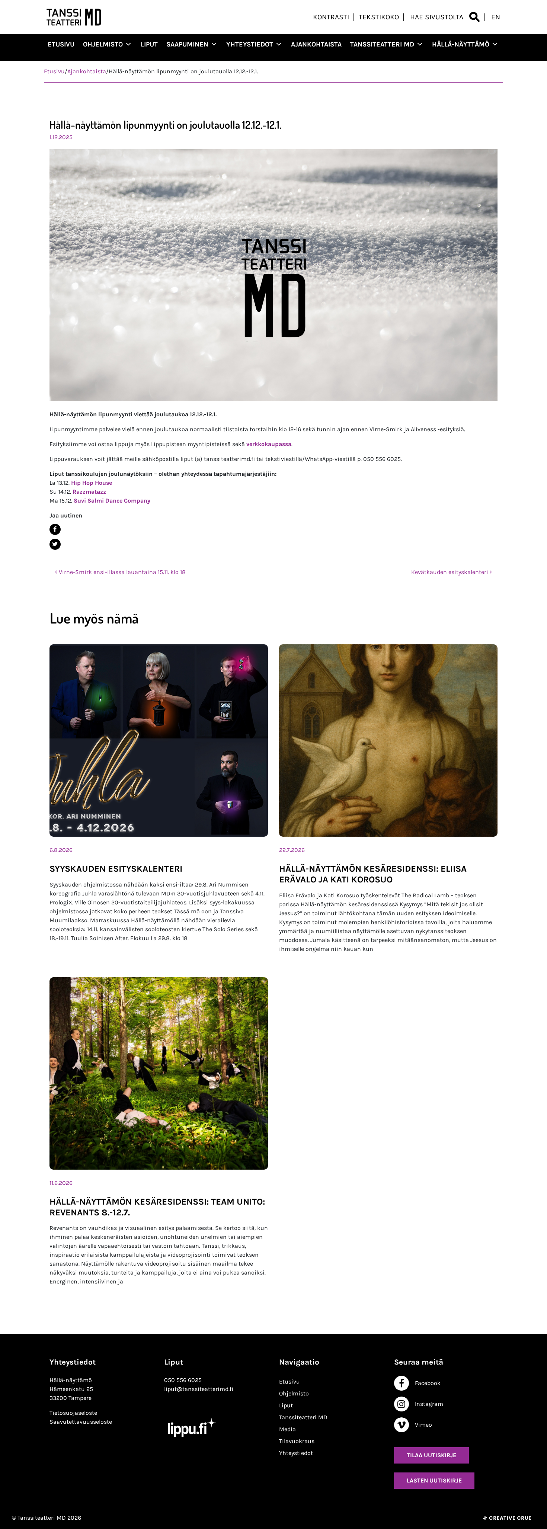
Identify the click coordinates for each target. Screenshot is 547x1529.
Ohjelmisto (103, 44)
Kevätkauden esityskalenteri (450, 572)
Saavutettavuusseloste (80, 1421)
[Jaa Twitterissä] (270, 544)
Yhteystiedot (249, 44)
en (495, 17)
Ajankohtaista (316, 44)
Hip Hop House (91, 482)
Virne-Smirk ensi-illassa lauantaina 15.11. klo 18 (121, 572)
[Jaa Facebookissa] (270, 529)
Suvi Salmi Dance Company (112, 500)
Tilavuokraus (296, 1441)
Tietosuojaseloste (73, 1412)
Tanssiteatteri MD (382, 44)
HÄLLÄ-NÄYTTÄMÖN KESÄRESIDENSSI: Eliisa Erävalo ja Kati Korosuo (373, 874)
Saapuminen (187, 44)
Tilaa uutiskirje (431, 1455)
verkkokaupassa (268, 444)
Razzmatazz (89, 491)
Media (287, 1429)
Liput (149, 44)
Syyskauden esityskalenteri (115, 868)
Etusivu (61, 44)
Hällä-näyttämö (460, 44)
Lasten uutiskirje (434, 1480)
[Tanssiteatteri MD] (74, 17)
